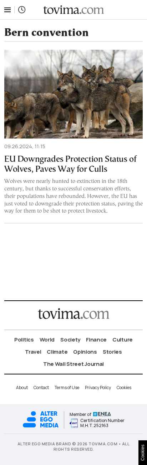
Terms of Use (67, 387)
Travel (33, 351)
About (22, 387)
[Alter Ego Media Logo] (41, 426)
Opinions (85, 351)
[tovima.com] (73, 9)
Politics (24, 339)
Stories (112, 351)
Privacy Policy (98, 387)
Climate (57, 351)
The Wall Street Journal (73, 364)
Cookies (124, 387)
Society (70, 339)
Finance (96, 339)
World (47, 339)
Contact (41, 387)
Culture (122, 339)
